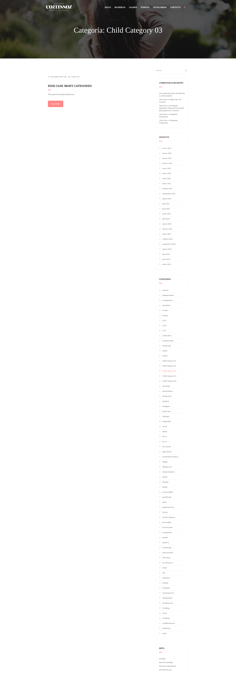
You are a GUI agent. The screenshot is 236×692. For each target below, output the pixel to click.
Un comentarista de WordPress (172, 93)
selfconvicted (167, 552)
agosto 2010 (166, 199)
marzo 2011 (166, 183)
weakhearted (167, 603)
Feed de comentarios (167, 666)
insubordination (168, 472)
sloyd (164, 568)
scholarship (166, 547)
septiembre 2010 (168, 193)
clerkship (166, 386)
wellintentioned (168, 623)
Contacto (175, 7)
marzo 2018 (166, 153)
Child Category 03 (169, 371)
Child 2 (165, 356)
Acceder (162, 659)
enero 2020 (166, 148)
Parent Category (168, 517)
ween (164, 613)
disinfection (167, 396)
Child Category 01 (169, 361)
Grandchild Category (170, 457)
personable (166, 522)
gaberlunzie (167, 452)
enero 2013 (166, 168)
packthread (166, 497)
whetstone (166, 628)
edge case (63, 77)
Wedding (166, 608)
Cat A (164, 320)
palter (164, 502)
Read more (55, 104)
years (164, 633)
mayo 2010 (166, 214)
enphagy (165, 416)
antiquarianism (168, 295)
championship (167, 341)
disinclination (167, 391)
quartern (165, 542)
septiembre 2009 (169, 244)
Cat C (164, 330)
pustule (165, 537)
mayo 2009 (166, 264)
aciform (165, 290)
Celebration (166, 335)
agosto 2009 (167, 249)
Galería (133, 7)
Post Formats (167, 527)
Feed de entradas (166, 662)
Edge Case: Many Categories (70, 86)
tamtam (165, 583)
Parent (165, 512)
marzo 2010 (166, 224)
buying (165, 315)
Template (166, 588)
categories (54, 77)
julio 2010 (165, 204)
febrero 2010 (167, 229)
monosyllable (167, 492)
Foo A (164, 436)
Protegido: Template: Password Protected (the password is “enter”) (171, 108)
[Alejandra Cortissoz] (59, 6)
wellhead (166, 618)
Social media (160, 7)
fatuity (164, 431)
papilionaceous (168, 507)
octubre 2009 (167, 239)
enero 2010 (166, 234)
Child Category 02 (169, 366)
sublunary (166, 578)
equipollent (166, 421)
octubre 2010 (167, 188)
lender (165, 477)
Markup (165, 482)
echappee (166, 406)
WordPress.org (165, 670)
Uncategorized (168, 593)
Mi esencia (120, 7)
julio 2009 (166, 254)
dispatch (165, 401)
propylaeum (167, 532)
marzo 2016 (166, 158)
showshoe (166, 558)
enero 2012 (166, 178)
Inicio (108, 7)
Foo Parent (166, 446)
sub (163, 573)
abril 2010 (166, 219)
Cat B (164, 325)
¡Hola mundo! (167, 96)
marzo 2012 (166, 173)
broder (165, 310)
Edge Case (166, 411)
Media (164, 487)
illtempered (167, 467)
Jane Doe (163, 105)
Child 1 (164, 351)
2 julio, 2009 (75, 77)
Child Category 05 (169, 381)
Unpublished (167, 598)
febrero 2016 (167, 163)
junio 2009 (166, 259)
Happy (165, 462)
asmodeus (166, 305)
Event (164, 426)
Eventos (145, 7)
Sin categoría (167, 563)
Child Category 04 (169, 376)
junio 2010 (166, 209)
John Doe (163, 99)
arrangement (167, 300)
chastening (166, 346)
